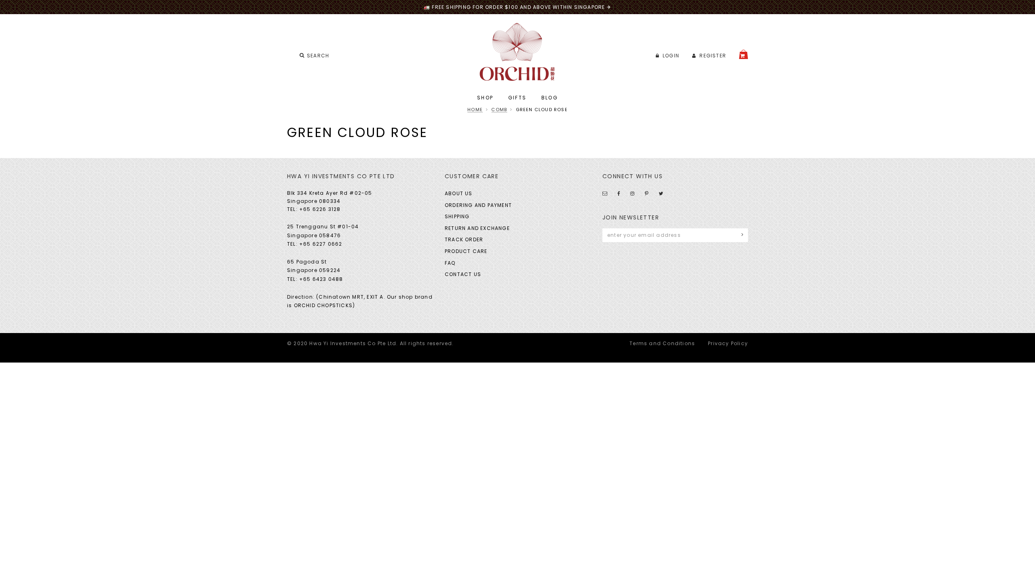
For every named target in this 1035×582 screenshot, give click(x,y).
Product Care (466, 251)
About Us (459, 193)
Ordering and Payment (478, 205)
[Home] (517, 51)
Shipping (457, 216)
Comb (499, 109)
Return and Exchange (477, 228)
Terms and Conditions (662, 343)
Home (475, 109)
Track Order (464, 239)
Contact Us (463, 274)
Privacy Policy (728, 343)
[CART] (743, 54)
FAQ (450, 262)
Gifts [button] (517, 97)
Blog (549, 97)
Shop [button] (485, 97)
